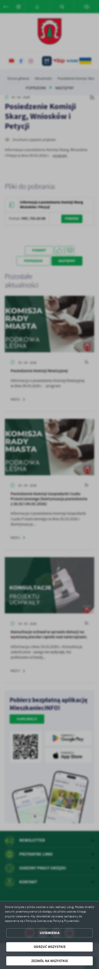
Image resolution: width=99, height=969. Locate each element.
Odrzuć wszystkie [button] (50, 946)
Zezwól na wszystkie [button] (49, 960)
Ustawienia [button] (50, 932)
